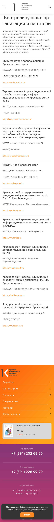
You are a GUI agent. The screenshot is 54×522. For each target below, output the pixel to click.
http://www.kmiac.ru (12, 238)
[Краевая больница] (22, 7)
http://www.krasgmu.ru (13, 210)
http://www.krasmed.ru (13, 183)
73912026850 (27, 453)
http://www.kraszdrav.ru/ (14, 82)
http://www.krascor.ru (13, 326)
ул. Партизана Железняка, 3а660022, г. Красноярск (27, 492)
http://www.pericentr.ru (13, 268)
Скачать (20, 434)
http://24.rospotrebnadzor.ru (16, 156)
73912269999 (27, 472)
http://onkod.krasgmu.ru (14, 295)
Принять (27, 515)
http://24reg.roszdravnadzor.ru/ (17, 119)
